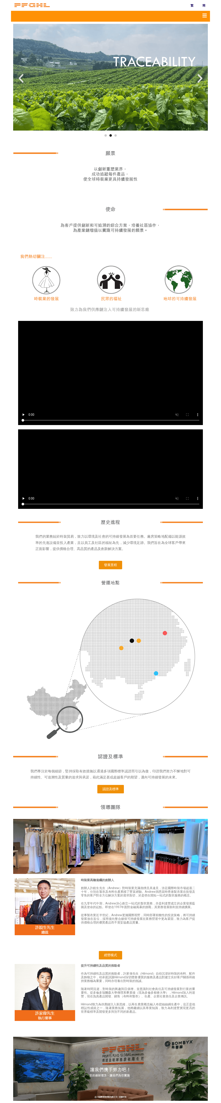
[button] (21, 78)
